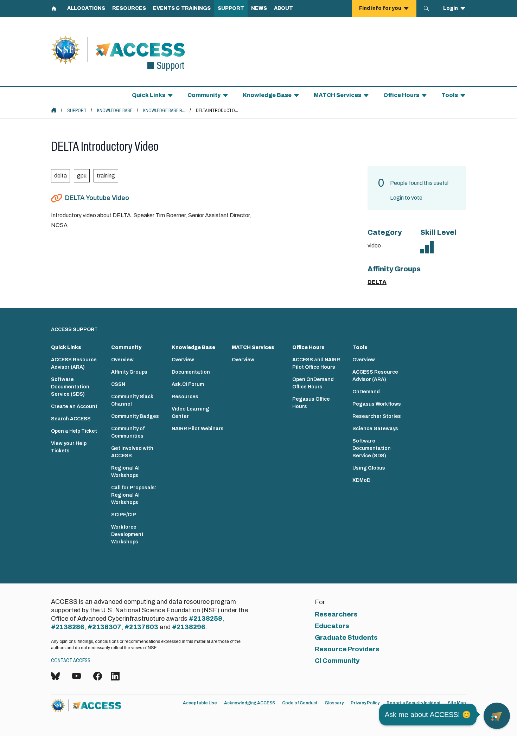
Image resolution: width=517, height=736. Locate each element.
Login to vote (406, 198)
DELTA (377, 282)
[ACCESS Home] (54, 110)
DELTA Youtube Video (97, 197)
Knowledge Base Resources (173, 110)
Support (77, 110)
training (106, 176)
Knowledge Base (115, 110)
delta (60, 176)
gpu (82, 176)
